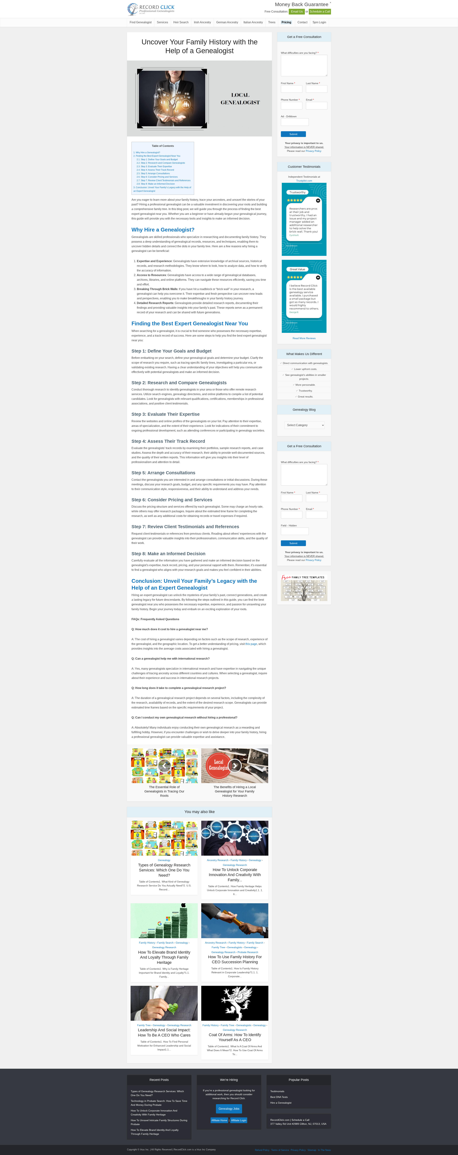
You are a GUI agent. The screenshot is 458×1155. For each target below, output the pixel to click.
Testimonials (277, 1091)
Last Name (313, 83)
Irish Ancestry (202, 22)
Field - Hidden (289, 525)
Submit (293, 134)
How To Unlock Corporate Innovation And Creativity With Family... (235, 874)
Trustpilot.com (304, 180)
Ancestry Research (217, 860)
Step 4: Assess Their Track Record (155, 170)
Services (162, 22)
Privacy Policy (313, 151)
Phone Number (290, 99)
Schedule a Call (320, 11)
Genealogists (234, 947)
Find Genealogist (141, 22)
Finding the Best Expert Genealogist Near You (156, 156)
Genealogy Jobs (229, 1108)
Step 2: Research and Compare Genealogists (161, 163)
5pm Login (319, 22)
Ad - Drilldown (289, 116)
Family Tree (218, 947)
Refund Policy (262, 1150)
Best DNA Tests (279, 1097)
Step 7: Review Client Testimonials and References (164, 180)
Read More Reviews (304, 338)
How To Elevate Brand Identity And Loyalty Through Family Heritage (164, 957)
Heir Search (181, 22)
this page (251, 643)
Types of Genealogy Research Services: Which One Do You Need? (164, 870)
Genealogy (164, 860)
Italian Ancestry (253, 22)
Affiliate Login (238, 1120)
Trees (271, 22)
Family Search (165, 942)
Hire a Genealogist (280, 1102)
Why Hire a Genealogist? (146, 152)
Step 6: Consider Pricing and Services (157, 177)
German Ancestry (227, 22)
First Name (288, 83)
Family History (239, 860)
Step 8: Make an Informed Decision (156, 184)
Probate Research (248, 952)
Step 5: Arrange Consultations (153, 173)
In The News (324, 1150)
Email (310, 99)
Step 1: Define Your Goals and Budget (157, 159)
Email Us (297, 11)
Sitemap (312, 1150)
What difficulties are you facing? (299, 52)
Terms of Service (280, 1150)
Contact (302, 22)
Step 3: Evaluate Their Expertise (154, 166)
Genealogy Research (235, 865)
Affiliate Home (219, 1120)
